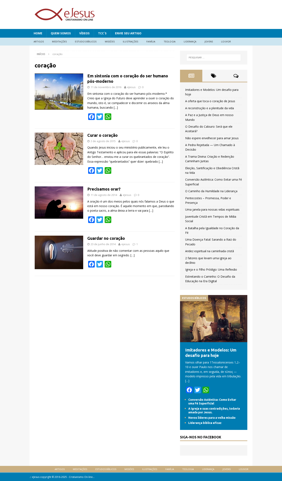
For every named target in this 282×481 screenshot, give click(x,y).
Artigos (39, 41)
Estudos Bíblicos (85, 41)
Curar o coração (102, 135)
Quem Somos (61, 33)
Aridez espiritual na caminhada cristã (209, 251)
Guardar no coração (106, 238)
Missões (110, 41)
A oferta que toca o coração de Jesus (210, 101)
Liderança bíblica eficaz (205, 423)
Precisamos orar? (104, 189)
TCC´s (102, 33)
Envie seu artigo (128, 33)
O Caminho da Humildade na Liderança (211, 191)
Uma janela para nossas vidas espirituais (212, 209)
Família (150, 41)
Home (38, 33)
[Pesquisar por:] (213, 57)
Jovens (209, 41)
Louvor (226, 41)
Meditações (59, 41)
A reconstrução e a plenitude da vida (209, 108)
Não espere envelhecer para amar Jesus (212, 138)
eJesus (131, 87)
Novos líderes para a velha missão (212, 417)
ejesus (125, 244)
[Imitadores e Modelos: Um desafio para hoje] (213, 340)
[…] (116, 107)
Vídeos (84, 33)
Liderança (190, 41)
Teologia (170, 41)
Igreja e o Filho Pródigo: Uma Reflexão (211, 269)
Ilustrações (130, 41)
